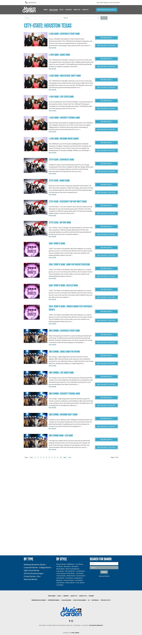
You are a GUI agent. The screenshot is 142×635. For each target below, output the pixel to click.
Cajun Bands (60, 583)
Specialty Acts (105, 600)
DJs (38, 576)
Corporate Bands (30, 567)
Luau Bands (60, 571)
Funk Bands (69, 578)
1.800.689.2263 (32, 2)
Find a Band (51, 596)
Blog (59, 596)
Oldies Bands (71, 576)
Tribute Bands (60, 576)
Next (65, 457)
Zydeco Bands (70, 583)
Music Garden (75, 632)
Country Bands (61, 573)
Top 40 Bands (80, 571)
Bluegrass (59, 580)
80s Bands (67, 566)
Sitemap (91, 596)
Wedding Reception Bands (34, 564)
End (70, 457)
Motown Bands (61, 564)
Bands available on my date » (106, 9)
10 (60, 457)
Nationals (95, 600)
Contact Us (83, 596)
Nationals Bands (30, 579)
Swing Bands (78, 578)
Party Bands (60, 578)
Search (104, 18)
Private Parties (30, 576)
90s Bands (75, 566)
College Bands (45, 567)
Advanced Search (104, 576)
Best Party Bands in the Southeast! (108, 2)
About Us (74, 596)
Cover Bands (80, 583)
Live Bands (59, 585)
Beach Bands (60, 569)
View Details (52, 48)
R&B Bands (70, 564)
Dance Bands (80, 576)
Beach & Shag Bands (72, 569)
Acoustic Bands (69, 580)
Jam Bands (79, 573)
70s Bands (59, 566)
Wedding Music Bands (39, 600)
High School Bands (79, 600)
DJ (89, 600)
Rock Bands (71, 573)
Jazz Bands (79, 564)
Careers (66, 596)
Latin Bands (78, 580)
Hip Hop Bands (70, 571)
